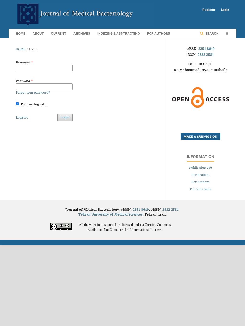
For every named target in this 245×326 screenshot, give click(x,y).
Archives (81, 33)
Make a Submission (200, 136)
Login (225, 9)
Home (20, 33)
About (38, 33)
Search (212, 33)
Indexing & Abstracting (118, 33)
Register (208, 9)
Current (58, 33)
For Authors (158, 33)
